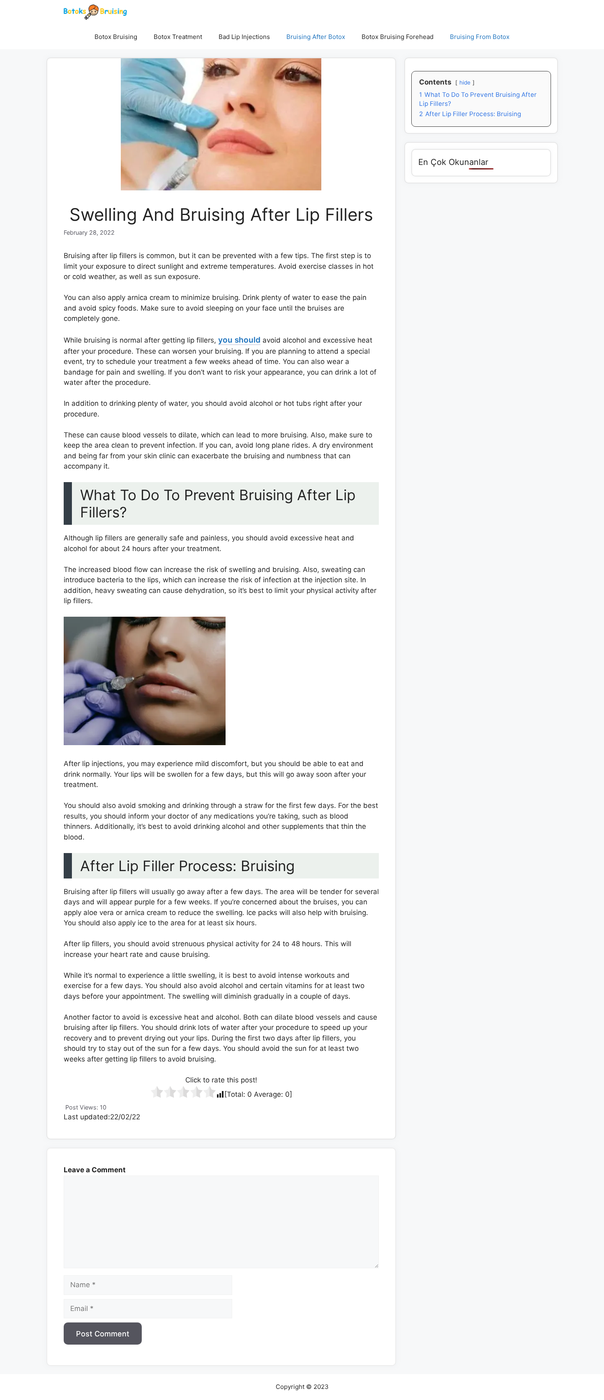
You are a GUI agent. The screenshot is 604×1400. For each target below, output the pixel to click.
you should (239, 340)
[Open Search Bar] (530, 37)
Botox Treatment (178, 37)
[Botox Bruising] (95, 12)
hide (464, 82)
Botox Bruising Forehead (397, 37)
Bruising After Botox (315, 37)
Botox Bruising (116, 37)
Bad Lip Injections (244, 37)
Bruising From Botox (479, 37)
